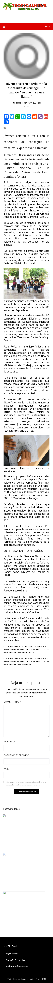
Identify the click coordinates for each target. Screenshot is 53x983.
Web (6, 768)
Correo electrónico (17, 755)
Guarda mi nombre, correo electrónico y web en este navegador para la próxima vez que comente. (26, 783)
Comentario (12, 701)
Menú (47, 26)
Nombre (9, 741)
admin (26, 106)
